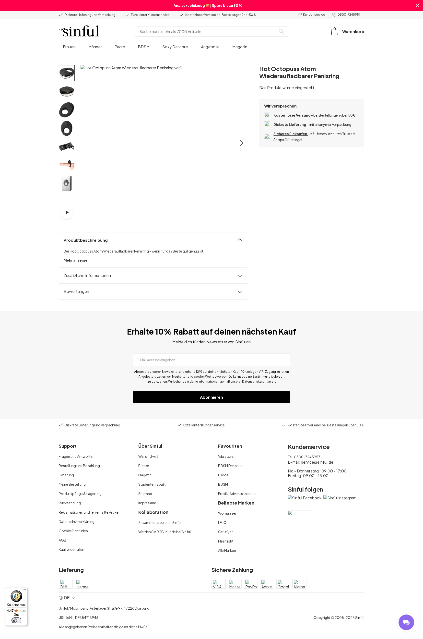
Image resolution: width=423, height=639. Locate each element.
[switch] (16, 620)
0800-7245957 (349, 14)
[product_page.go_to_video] (67, 212)
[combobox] (206, 31)
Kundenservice (314, 14)
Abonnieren (211, 397)
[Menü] (25, 590)
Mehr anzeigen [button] (77, 260)
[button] (418, 5)
